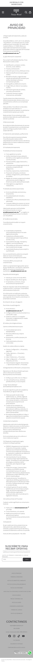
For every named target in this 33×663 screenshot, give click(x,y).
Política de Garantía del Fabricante (16, 580)
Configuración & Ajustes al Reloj (16, 647)
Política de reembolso (16, 613)
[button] (3, 12)
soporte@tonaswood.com (16, 625)
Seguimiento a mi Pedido (16, 644)
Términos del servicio (16, 610)
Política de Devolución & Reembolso (16, 584)
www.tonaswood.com (21, 508)
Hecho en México (16, 595)
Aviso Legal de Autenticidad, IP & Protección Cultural (17, 591)
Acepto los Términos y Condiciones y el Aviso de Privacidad (15, 556)
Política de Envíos (16, 602)
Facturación (16, 640)
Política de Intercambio (16, 588)
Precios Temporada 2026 (16, 599)
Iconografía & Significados (16, 606)
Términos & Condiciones (16, 577)
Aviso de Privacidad (16, 573)
